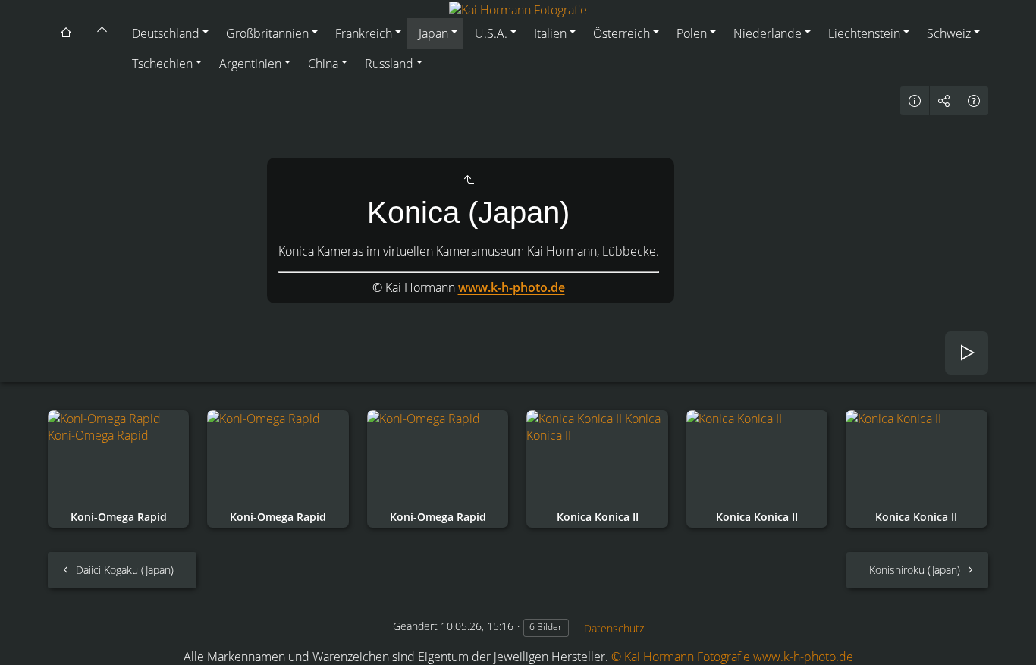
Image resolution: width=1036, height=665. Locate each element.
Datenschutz (614, 628)
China (323, 63)
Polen (692, 33)
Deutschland (165, 33)
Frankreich (363, 33)
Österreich (621, 33)
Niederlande (767, 33)
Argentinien (250, 63)
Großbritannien (267, 33)
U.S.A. (491, 33)
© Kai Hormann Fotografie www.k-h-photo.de (732, 656)
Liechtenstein (864, 33)
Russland (389, 63)
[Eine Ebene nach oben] (468, 179)
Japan (433, 33)
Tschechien (162, 63)
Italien (550, 33)
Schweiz (949, 33)
